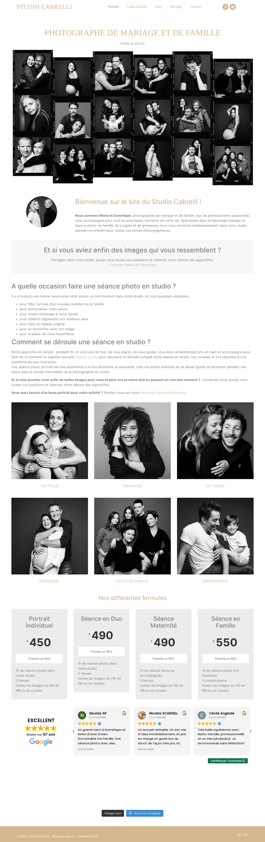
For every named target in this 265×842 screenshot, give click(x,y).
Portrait (113, 7)
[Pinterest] (233, 7)
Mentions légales (63, 836)
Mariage (176, 7)
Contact (196, 7)
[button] (250, 731)
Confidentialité (88, 836)
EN (246, 835)
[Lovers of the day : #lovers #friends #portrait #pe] (224, 789)
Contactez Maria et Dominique (132, 265)
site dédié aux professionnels (163, 393)
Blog (158, 7)
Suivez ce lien (87, 357)
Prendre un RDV (39, 658)
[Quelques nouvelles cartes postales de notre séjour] (40, 789)
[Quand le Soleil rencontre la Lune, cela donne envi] (163, 789)
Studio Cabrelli (44, 7)
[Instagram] (225, 7)
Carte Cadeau (137, 7)
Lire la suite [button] (86, 749)
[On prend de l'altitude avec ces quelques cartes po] (101, 789)
